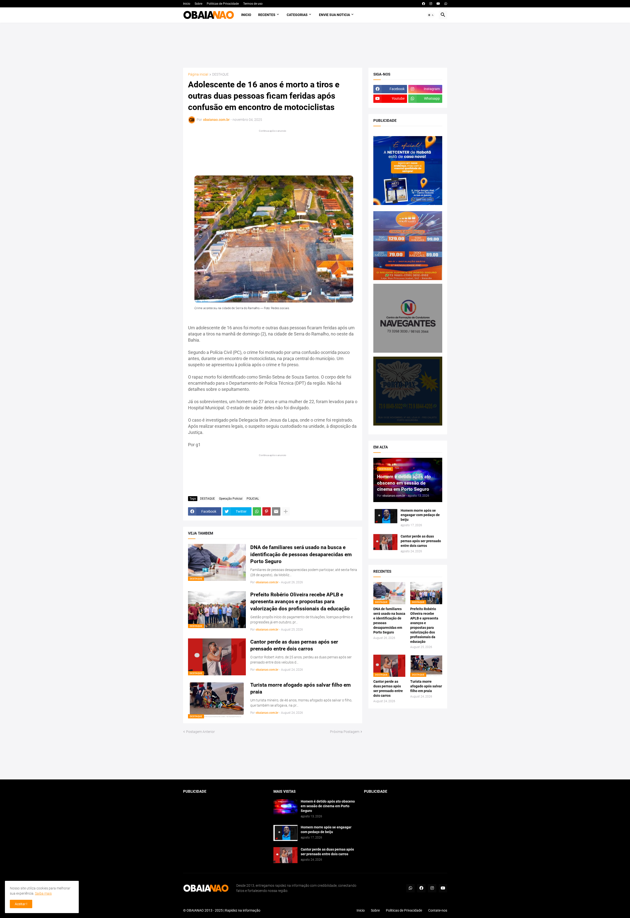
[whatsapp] (445, 3)
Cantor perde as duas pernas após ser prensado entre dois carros (294, 645)
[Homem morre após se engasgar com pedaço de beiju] (385, 516)
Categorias (297, 15)
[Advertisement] (315, 45)
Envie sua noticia (334, 15)
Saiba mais (43, 893)
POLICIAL (253, 498)
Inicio (186, 3)
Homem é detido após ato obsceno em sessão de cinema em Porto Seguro (328, 806)
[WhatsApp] (257, 511)
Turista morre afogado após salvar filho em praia (300, 688)
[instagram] (430, 3)
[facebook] (423, 3)
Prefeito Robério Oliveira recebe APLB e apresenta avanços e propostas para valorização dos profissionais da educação (300, 602)
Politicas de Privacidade (223, 3)
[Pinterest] (266, 511)
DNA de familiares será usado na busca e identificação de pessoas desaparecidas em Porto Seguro (301, 554)
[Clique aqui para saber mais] (315, 757)
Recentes (266, 15)
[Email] (276, 511)
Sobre (198, 3)
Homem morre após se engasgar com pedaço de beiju (420, 515)
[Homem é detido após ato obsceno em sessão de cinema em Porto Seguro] (285, 807)
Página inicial (198, 74)
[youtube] (438, 3)
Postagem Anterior (200, 732)
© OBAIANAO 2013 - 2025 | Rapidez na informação (221, 910)
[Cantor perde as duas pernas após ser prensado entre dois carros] (385, 542)
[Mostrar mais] (286, 511)
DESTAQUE (220, 74)
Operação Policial (230, 498)
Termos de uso (253, 3)
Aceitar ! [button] (21, 904)
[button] (431, 15)
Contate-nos (437, 910)
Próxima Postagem (344, 732)
